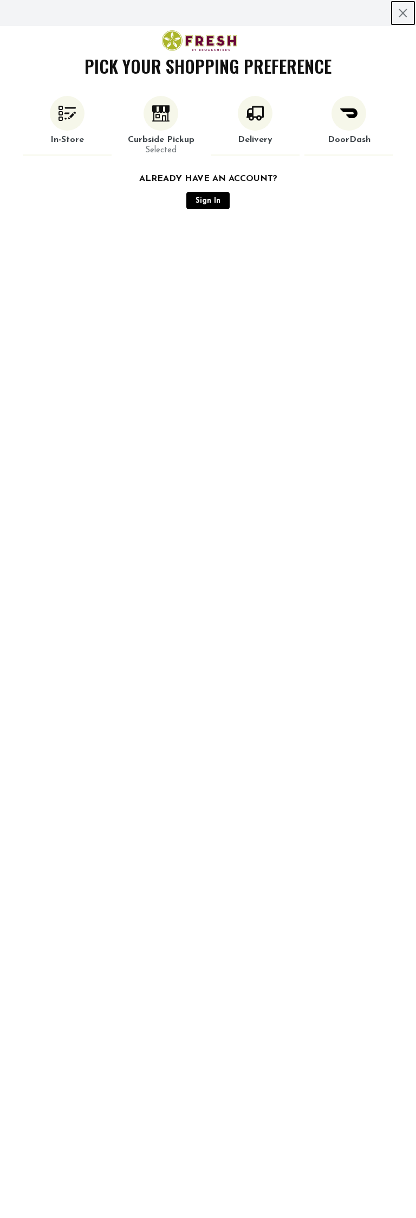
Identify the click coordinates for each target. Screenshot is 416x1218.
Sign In (208, 201)
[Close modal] (403, 13)
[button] (67, 126)
